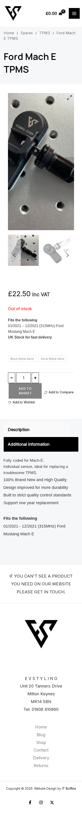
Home (9, 33)
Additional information (28, 444)
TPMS (44, 33)
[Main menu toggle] (74, 13)
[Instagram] (41, 802)
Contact (41, 749)
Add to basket (25, 391)
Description (18, 429)
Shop (41, 742)
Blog (41, 734)
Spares (26, 33)
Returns (41, 765)
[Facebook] (30, 802)
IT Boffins (69, 788)
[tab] (37, 429)
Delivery (41, 757)
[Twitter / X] (52, 802)
